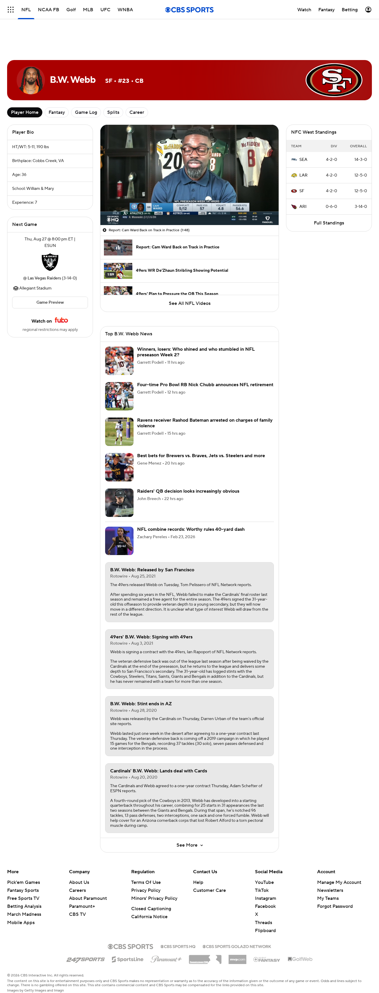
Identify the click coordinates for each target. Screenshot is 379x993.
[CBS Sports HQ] (177, 946)
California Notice (149, 917)
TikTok (262, 890)
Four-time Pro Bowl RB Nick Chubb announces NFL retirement (205, 385)
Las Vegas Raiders (44, 278)
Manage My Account (339, 882)
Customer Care (209, 890)
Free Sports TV (23, 898)
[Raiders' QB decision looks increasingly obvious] (119, 503)
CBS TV (77, 914)
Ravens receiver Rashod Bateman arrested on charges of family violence (205, 423)
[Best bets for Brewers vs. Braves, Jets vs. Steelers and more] (119, 467)
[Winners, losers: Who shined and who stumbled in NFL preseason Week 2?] (119, 361)
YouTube (264, 882)
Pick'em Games (23, 882)
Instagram (265, 898)
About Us (79, 882)
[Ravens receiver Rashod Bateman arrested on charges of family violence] (119, 432)
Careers (77, 890)
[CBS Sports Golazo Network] (237, 946)
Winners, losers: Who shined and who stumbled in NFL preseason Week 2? (196, 352)
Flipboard (265, 931)
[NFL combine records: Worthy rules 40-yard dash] (119, 541)
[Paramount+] (166, 958)
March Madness (24, 914)
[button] (111, 217)
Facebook (265, 906)
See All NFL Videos (190, 303)
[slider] (189, 208)
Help (198, 882)
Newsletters (330, 890)
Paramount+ (82, 906)
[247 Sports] (85, 958)
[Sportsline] (128, 958)
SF (301, 191)
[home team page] (50, 262)
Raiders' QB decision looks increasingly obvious (188, 491)
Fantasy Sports (23, 890)
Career (136, 112)
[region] (189, 175)
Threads (263, 923)
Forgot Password (335, 906)
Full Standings (329, 223)
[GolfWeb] (300, 959)
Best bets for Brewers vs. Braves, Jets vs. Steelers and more (201, 456)
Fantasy (57, 112)
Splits (113, 112)
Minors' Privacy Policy (154, 898)
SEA (303, 159)
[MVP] (237, 957)
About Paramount (88, 898)
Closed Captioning (151, 909)
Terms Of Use (146, 882)
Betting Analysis (24, 906)
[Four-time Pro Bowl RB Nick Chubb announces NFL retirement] (119, 396)
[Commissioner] (205, 957)
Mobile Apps (21, 923)
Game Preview (50, 302)
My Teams (328, 898)
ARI (302, 206)
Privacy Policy (145, 890)
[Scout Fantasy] (267, 959)
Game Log (86, 112)
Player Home (24, 112)
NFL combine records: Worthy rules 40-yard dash (191, 529)
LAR (303, 175)
